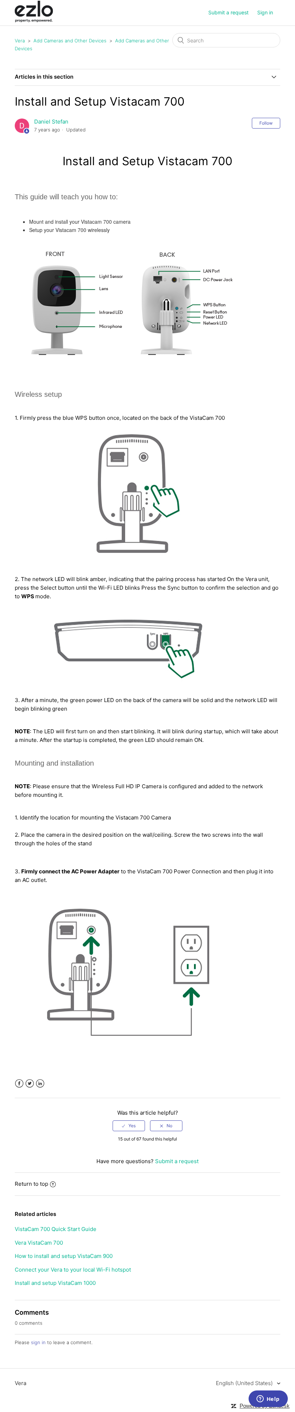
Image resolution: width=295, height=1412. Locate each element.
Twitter (29, 1083)
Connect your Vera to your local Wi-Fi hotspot (73, 1269)
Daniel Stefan (51, 121)
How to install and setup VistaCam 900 (64, 1256)
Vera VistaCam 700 (39, 1242)
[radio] (129, 1125)
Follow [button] (266, 123)
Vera (20, 40)
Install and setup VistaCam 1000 (55, 1282)
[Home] (34, 20)
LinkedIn (40, 1083)
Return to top (31, 1183)
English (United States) (245, 1383)
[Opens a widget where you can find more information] (268, 1399)
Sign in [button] (265, 12)
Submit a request (228, 12)
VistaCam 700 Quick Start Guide (55, 1229)
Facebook (19, 1083)
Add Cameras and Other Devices (69, 40)
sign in (38, 1342)
